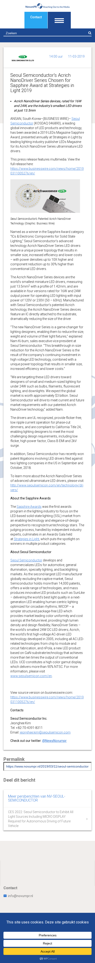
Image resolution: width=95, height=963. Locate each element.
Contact (36, 17)
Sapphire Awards (29, 506)
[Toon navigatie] (59, 20)
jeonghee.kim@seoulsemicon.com (45, 732)
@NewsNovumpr (54, 741)
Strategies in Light (26, 539)
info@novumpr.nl (20, 896)
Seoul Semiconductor (26, 560)
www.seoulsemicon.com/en (31, 676)
